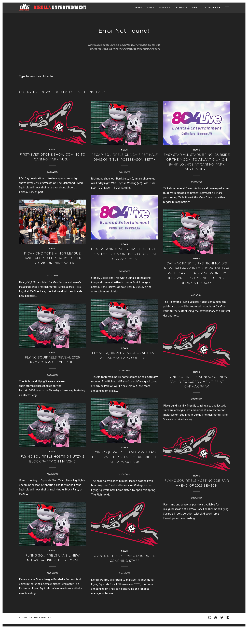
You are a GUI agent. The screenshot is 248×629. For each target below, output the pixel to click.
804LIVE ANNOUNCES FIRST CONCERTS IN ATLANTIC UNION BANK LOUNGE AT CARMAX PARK (124, 254)
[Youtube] (215, 617)
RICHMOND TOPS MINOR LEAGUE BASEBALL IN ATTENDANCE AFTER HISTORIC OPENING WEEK (52, 258)
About (196, 7)
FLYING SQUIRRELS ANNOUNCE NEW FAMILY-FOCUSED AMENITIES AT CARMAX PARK (197, 381)
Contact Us (212, 7)
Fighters (181, 7)
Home (138, 7)
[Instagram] (209, 617)
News (150, 7)
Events (163, 7)
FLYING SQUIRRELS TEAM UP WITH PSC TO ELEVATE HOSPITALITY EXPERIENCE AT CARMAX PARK (124, 457)
